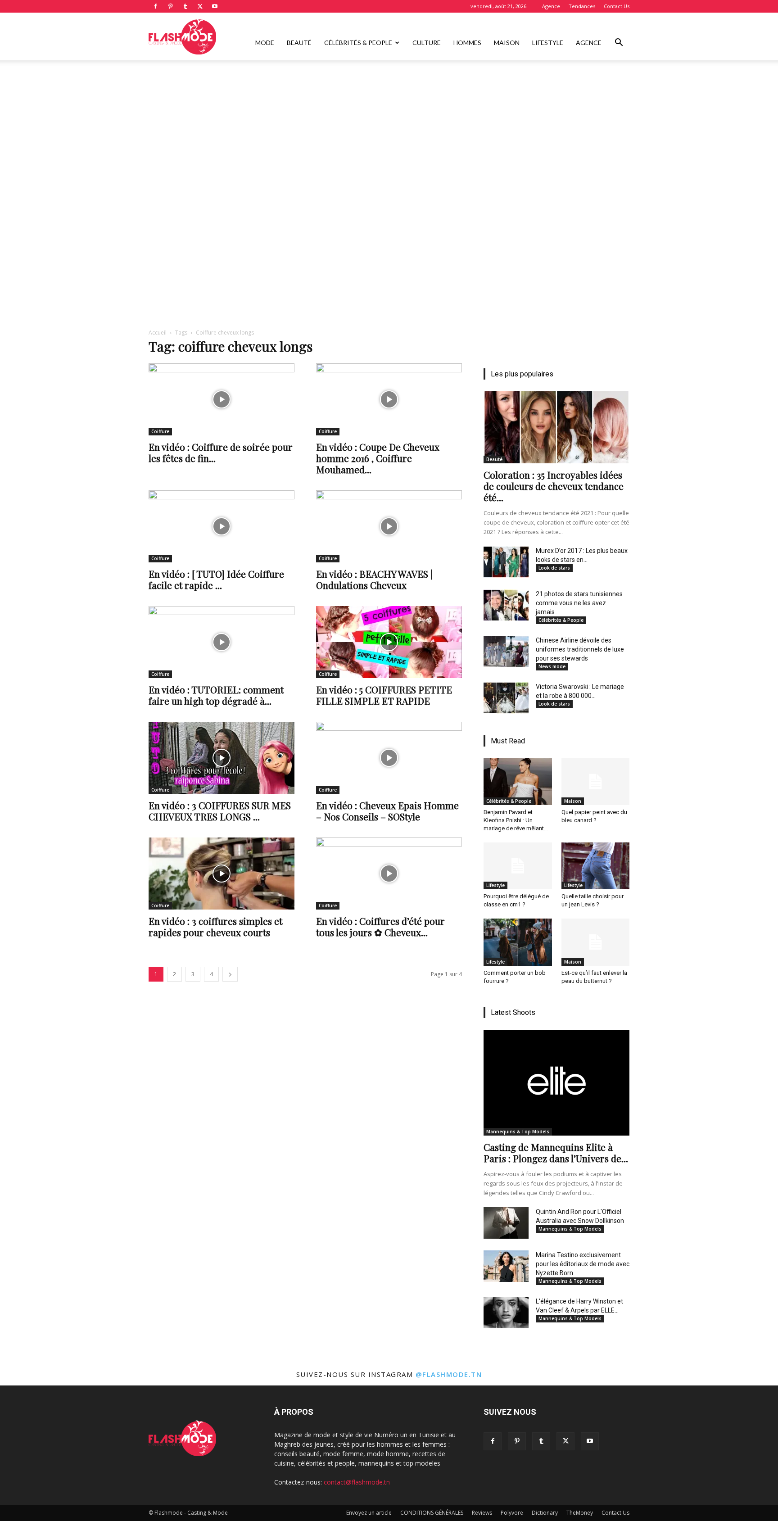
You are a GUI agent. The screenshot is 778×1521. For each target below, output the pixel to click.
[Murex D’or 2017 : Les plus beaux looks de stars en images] (506, 562)
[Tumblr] (185, 6)
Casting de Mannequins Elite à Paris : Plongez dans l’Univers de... (556, 1152)
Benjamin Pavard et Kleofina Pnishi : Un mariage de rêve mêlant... (516, 820)
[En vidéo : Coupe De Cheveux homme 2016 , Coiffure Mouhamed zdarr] (389, 399)
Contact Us (616, 6)
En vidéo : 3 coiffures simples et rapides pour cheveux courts (215, 926)
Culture (426, 42)
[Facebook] (155, 6)
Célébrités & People (358, 42)
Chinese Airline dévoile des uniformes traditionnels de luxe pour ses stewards (580, 649)
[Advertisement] (389, 127)
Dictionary (545, 1512)
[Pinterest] (170, 6)
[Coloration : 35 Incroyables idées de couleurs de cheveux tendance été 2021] (556, 427)
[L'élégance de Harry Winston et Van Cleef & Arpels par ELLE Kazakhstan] (506, 1312)
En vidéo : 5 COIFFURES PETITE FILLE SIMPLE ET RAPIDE (384, 695)
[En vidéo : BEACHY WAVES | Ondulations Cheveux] (389, 526)
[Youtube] (215, 6)
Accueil (158, 332)
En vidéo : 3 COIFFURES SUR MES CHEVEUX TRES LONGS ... (220, 811)
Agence (551, 6)
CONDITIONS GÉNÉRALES (431, 1512)
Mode (264, 42)
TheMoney (579, 1512)
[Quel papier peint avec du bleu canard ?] (595, 781)
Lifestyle (547, 42)
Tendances (582, 6)
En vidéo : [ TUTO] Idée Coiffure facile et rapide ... (216, 579)
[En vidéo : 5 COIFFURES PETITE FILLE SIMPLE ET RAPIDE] (389, 642)
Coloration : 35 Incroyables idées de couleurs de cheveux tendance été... (554, 485)
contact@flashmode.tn (357, 1482)
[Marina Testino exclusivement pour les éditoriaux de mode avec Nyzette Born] (506, 1266)
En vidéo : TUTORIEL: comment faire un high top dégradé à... (216, 695)
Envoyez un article (369, 1512)
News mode (551, 666)
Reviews (482, 1512)
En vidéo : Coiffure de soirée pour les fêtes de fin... (221, 452)
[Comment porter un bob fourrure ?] (518, 942)
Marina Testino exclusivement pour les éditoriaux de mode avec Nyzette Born (582, 1264)
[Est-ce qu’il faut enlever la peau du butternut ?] (595, 942)
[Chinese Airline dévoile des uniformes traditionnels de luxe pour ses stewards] (506, 651)
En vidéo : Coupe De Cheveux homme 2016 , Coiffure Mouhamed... (377, 457)
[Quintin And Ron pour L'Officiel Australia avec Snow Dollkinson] (506, 1223)
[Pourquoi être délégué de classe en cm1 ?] (518, 865)
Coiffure (160, 431)
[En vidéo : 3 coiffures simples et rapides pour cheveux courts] (221, 873)
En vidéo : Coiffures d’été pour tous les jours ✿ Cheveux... (380, 926)
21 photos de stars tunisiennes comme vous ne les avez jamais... (579, 603)
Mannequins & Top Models (517, 1131)
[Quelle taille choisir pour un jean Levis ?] (595, 865)
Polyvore (512, 1512)
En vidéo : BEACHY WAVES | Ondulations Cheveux (374, 579)
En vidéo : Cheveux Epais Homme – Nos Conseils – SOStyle (387, 811)
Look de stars (554, 568)
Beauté (299, 42)
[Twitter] (200, 6)
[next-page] (230, 974)
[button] (618, 43)
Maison (507, 42)
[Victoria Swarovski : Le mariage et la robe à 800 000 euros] (506, 698)
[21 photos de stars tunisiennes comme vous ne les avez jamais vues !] (506, 605)
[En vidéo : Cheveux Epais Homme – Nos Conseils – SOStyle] (389, 758)
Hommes (467, 42)
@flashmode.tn (449, 1374)
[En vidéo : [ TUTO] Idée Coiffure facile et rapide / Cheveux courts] (221, 526)
